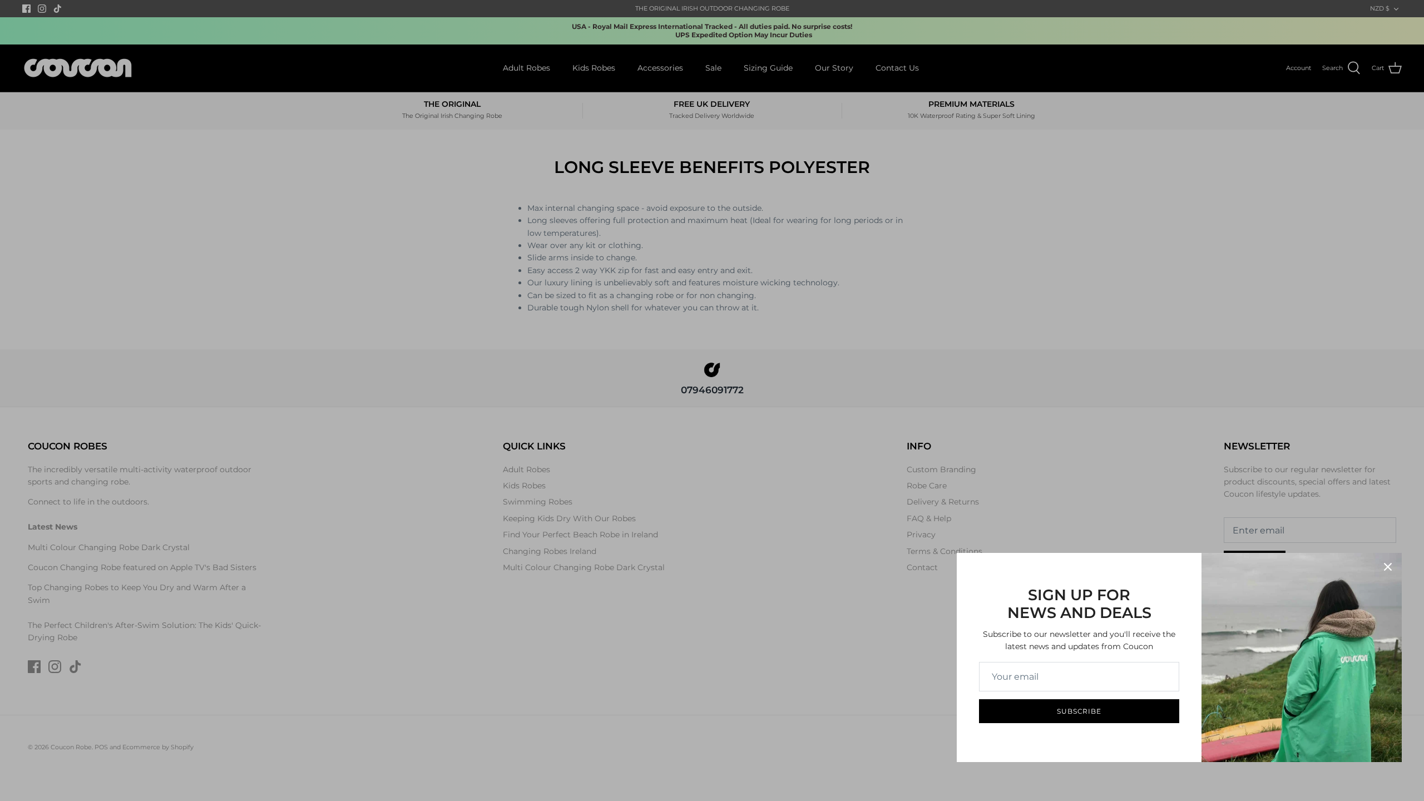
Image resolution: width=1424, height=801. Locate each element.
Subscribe (1079, 711)
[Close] (1388, 567)
